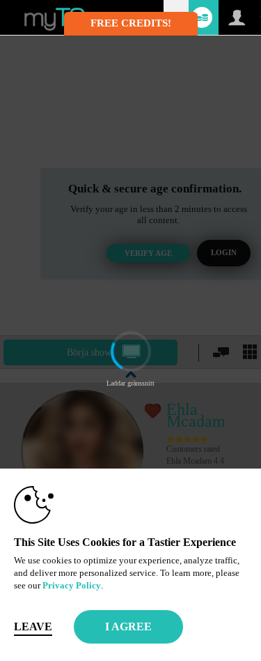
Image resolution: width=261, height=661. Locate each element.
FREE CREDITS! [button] (130, 23)
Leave (33, 626)
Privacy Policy (71, 585)
